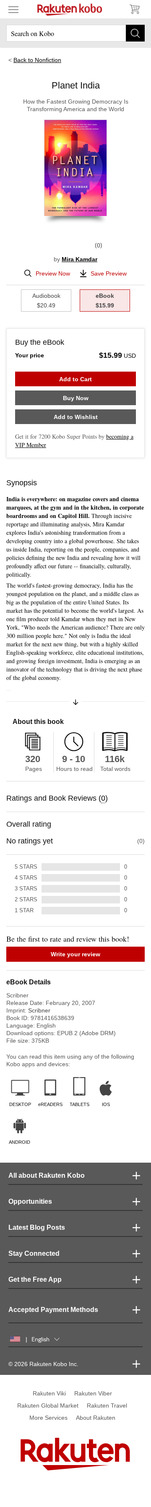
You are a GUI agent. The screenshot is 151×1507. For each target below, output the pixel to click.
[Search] (135, 33)
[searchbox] (75, 33)
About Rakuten (95, 1417)
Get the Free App (35, 1279)
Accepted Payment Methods (53, 1309)
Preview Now (53, 273)
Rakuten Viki (49, 1393)
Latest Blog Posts (36, 1227)
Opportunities (30, 1201)
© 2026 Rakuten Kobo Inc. (43, 1364)
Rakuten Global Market (47, 1405)
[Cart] (134, 9)
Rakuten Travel (107, 1405)
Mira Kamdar (79, 259)
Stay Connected (34, 1253)
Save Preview (109, 273)
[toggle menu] (13, 9)
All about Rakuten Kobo (46, 1175)
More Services (48, 1417)
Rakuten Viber (93, 1393)
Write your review (75, 954)
